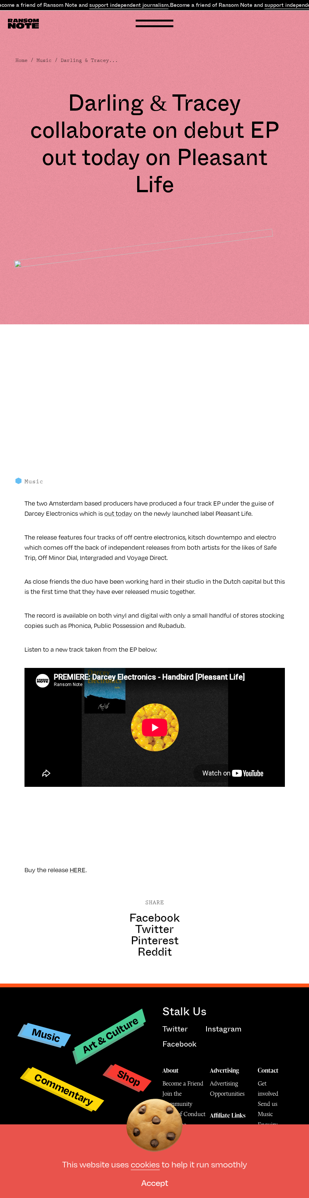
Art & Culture (110, 1034)
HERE (78, 869)
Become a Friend (182, 1083)
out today (118, 513)
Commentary (63, 1089)
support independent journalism (128, 5)
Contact (268, 1070)
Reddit (155, 952)
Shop (129, 1077)
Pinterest (155, 940)
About (170, 1070)
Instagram (223, 1029)
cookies (145, 1164)
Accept (154, 1182)
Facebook (154, 918)
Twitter (154, 929)
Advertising (224, 1070)
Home (21, 60)
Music (44, 60)
